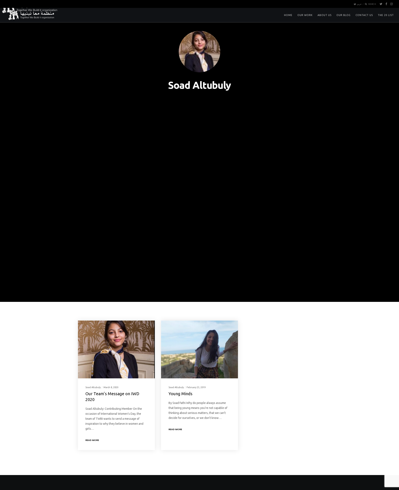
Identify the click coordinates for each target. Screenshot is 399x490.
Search (372, 4)
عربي (359, 4)
